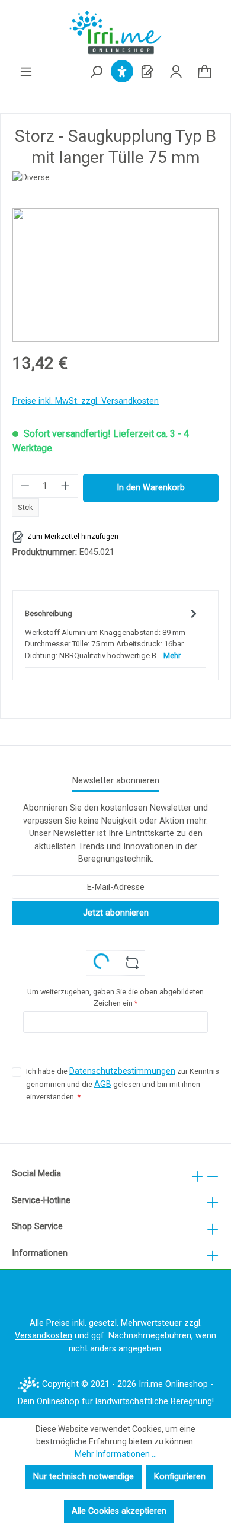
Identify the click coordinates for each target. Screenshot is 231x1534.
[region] (115, 275)
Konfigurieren (180, 1477)
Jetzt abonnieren (116, 913)
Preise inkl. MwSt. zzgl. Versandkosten (85, 401)
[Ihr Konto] (176, 72)
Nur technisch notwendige (83, 1477)
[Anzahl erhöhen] (65, 486)
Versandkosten (43, 1336)
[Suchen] (96, 72)
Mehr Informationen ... (116, 1454)
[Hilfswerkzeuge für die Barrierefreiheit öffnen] (122, 72)
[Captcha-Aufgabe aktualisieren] (132, 963)
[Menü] (26, 72)
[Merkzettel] (147, 72)
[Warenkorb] (204, 72)
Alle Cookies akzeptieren (119, 1511)
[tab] (112, 633)
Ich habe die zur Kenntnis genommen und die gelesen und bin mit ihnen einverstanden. (122, 1083)
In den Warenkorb (151, 488)
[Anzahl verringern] (24, 486)
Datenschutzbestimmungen (122, 1071)
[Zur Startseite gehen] (115, 32)
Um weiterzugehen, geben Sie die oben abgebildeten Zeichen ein (115, 997)
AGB (102, 1084)
